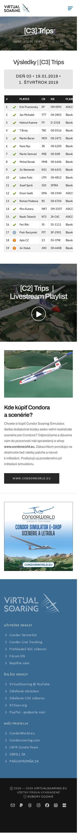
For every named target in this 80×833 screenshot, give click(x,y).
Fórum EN (17, 656)
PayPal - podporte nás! (27, 712)
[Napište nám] (12, 805)
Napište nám (19, 663)
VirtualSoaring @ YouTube (29, 684)
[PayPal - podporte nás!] (21, 805)
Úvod (17, 41)
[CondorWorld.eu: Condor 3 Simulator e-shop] (38, 536)
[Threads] (29, 805)
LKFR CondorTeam (23, 747)
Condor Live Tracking (25, 642)
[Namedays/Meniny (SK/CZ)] (55, 805)
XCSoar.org (18, 705)
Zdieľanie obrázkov (24, 691)
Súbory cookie (40, 796)
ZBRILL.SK (17, 754)
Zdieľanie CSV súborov (27, 698)
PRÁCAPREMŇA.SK (24, 761)
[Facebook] (47, 805)
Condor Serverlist (23, 635)
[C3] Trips (35, 41)
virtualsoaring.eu (50, 788)
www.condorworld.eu (19, 446)
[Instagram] (38, 805)
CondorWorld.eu (22, 733)
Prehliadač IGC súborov (28, 649)
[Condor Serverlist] (64, 805)
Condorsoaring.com (24, 740)
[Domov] (17, 8)
